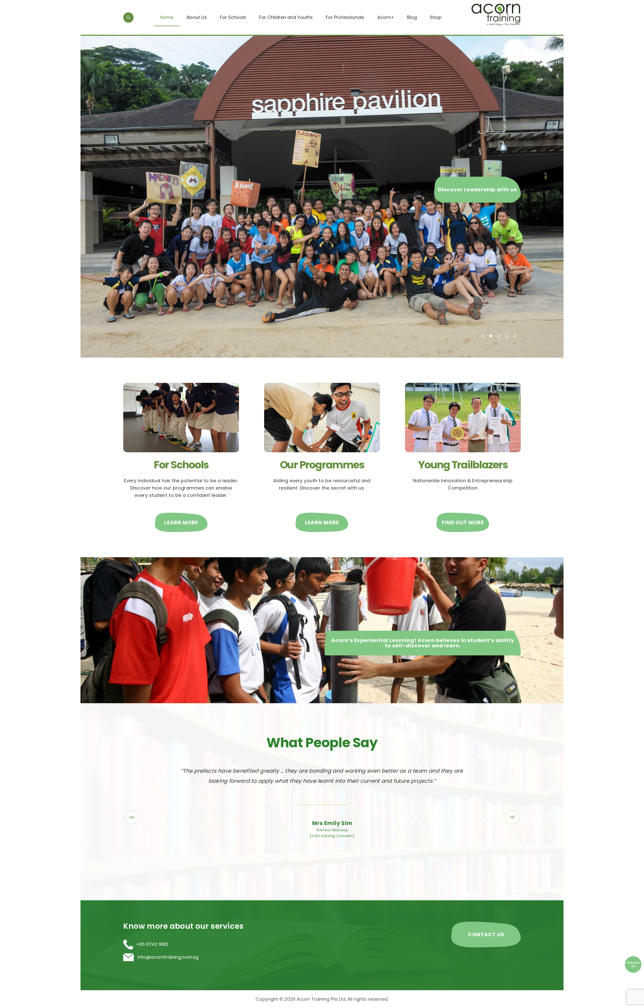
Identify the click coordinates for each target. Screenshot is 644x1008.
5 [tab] (514, 336)
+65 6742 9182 (152, 944)
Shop (435, 17)
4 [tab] (506, 336)
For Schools (233, 17)
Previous (132, 817)
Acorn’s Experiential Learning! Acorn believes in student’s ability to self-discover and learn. (422, 643)
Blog (412, 17)
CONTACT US (486, 934)
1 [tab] (482, 336)
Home (166, 17)
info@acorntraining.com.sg (167, 957)
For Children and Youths (286, 17)
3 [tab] (498, 336)
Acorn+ (385, 17)
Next (512, 817)
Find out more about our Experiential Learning (463, 184)
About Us (196, 17)
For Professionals (345, 17)
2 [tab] (490, 336)
